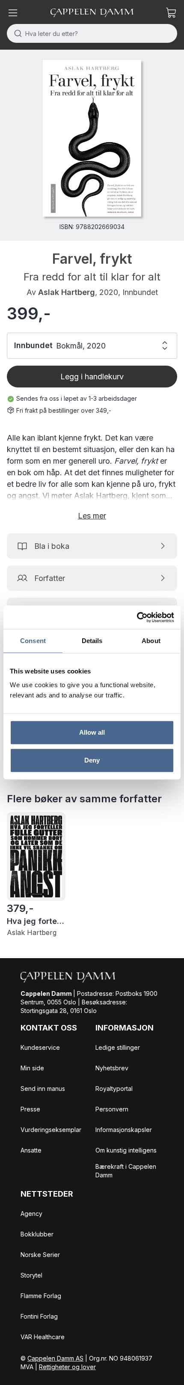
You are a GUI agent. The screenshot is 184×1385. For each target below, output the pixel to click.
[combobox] (92, 33)
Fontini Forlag (39, 1316)
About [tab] (151, 640)
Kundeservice (40, 1047)
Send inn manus (43, 1088)
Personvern (111, 1109)
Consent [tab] (33, 640)
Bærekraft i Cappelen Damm (125, 1171)
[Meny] (13, 13)
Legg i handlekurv (92, 376)
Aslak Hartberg (66, 292)
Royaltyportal (114, 1088)
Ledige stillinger (117, 1047)
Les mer (92, 515)
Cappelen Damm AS (55, 1358)
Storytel (31, 1275)
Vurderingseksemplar (51, 1129)
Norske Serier (40, 1254)
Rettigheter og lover (67, 1366)
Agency (31, 1213)
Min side (32, 1068)
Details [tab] (92, 640)
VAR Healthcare (43, 1336)
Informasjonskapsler (123, 1129)
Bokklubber (37, 1234)
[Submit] (16, 33)
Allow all (92, 732)
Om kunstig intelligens (126, 1150)
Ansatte (31, 1150)
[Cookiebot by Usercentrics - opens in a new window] (136, 617)
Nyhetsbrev (111, 1068)
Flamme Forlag (41, 1295)
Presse (30, 1109)
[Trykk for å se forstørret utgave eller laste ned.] (92, 138)
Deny (92, 760)
